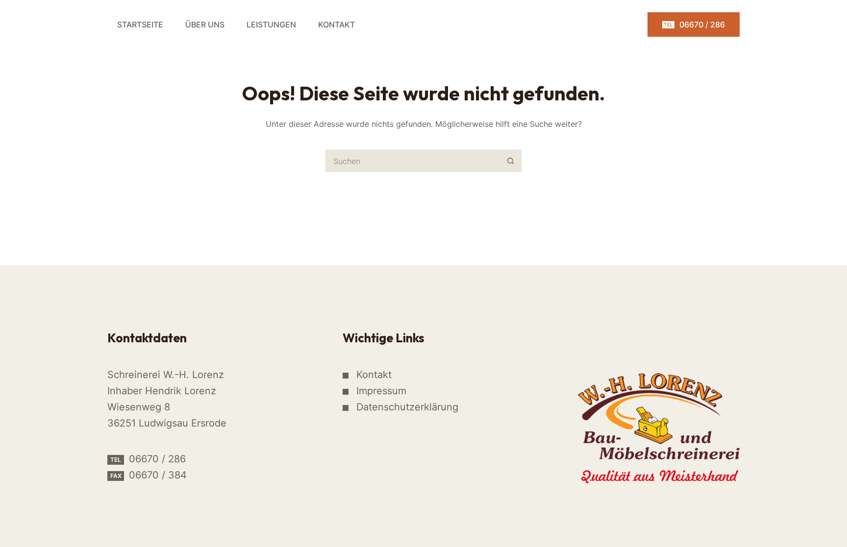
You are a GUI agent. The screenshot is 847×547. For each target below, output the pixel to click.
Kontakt (336, 24)
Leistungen (271, 24)
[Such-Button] (510, 161)
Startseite (140, 24)
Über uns (204, 24)
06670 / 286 (694, 24)
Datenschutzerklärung (407, 407)
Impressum (381, 391)
